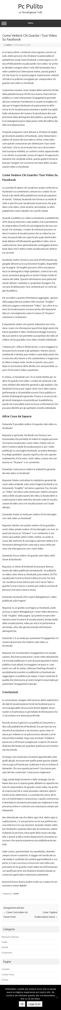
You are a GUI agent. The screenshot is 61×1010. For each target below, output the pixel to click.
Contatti (5, 969)
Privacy (5, 980)
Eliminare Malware (10, 937)
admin (9, 45)
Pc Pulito (30, 6)
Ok (22, 1004)
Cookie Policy (8, 974)
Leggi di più (35, 1004)
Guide (16, 893)
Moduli (5, 947)
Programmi (7, 952)
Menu (30, 23)
